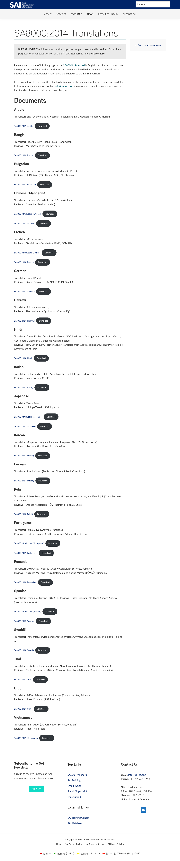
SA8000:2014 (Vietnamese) (26, 738)
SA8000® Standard (74, 65)
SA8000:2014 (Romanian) (25, 582)
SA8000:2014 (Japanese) (25, 426)
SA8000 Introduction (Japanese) (28, 416)
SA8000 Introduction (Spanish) (27, 611)
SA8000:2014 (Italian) (23, 387)
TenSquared (74, 797)
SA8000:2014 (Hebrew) (24, 320)
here (102, 53)
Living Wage (74, 785)
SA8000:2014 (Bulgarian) (25, 184)
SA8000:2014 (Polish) (23, 514)
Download (42, 126)
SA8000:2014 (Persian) (24, 480)
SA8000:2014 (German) (24, 291)
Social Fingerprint (77, 791)
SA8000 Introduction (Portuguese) (29, 543)
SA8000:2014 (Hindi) (23, 358)
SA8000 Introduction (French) (27, 252)
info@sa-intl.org (63, 86)
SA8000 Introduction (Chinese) (27, 213)
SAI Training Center (78, 817)
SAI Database (75, 823)
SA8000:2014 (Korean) (24, 455)
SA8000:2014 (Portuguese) (25, 553)
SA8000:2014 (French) (24, 262)
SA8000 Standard (77, 774)
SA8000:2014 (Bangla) (23, 155)
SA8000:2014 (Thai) (22, 679)
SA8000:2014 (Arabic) (23, 126)
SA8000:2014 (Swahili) (24, 650)
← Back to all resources (147, 45)
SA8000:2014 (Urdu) (23, 708)
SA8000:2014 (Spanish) (24, 621)
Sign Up (36, 789)
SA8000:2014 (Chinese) (24, 223)
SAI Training (74, 780)
